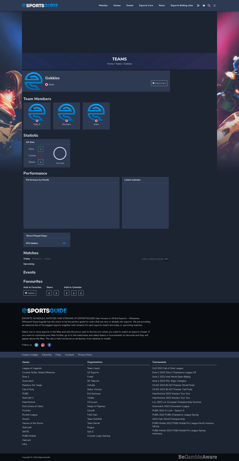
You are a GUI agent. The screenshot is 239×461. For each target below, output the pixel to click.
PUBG (25, 393)
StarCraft (27, 427)
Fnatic (90, 376)
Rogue (90, 427)
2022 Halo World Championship (168, 419)
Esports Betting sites (182, 5)
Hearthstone (28, 402)
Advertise (47, 354)
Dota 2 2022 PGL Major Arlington (169, 380)
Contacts (69, 354)
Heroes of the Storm (32, 423)
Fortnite (26, 410)
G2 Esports (93, 372)
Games (117, 5)
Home (110, 63)
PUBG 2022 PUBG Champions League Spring (175, 414)
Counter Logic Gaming (98, 435)
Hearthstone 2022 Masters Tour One (171, 393)
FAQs (58, 354)
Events (129, 5)
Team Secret (93, 423)
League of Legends (32, 368)
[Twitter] (56, 293)
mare (96, 124)
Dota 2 (25, 376)
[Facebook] (49, 293)
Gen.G (90, 431)
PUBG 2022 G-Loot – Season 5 (168, 410)
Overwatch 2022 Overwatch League (170, 406)
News (162, 5)
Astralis (91, 385)
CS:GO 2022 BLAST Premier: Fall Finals (172, 389)
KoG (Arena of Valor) (32, 406)
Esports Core (146, 5)
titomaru (66, 124)
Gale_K (36, 124)
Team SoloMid (94, 419)
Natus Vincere (94, 389)
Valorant (26, 440)
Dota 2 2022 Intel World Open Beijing (171, 376)
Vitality (90, 397)
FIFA (24, 444)
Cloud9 (90, 410)
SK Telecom (93, 380)
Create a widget (30, 354)
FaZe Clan (92, 414)
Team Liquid (93, 368)
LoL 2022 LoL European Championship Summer (176, 402)
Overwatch (27, 380)
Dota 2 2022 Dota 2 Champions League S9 (174, 372)
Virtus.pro (92, 402)
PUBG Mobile (29, 435)
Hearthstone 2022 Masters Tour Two (171, 397)
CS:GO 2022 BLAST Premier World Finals (173, 385)
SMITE (25, 431)
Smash (25, 419)
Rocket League (29, 414)
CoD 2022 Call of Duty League (167, 368)
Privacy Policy (85, 354)
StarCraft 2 (27, 397)
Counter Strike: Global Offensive (38, 372)
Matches (103, 5)
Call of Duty (28, 389)
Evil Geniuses (94, 393)
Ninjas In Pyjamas (96, 406)
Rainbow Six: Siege (32, 385)
